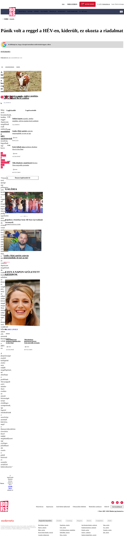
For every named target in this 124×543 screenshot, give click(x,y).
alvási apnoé (16, 156)
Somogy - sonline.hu (86, 532)
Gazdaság (69, 520)
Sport (36, 11)
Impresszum (49, 506)
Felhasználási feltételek (79, 506)
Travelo (52, 11)
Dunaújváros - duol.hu (65, 525)
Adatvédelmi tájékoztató (63, 506)
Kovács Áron (16, 172)
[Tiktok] (112, 502)
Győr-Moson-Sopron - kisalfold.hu (67, 530)
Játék (63, 4)
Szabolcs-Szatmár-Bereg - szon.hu (89, 535)
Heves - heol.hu (63, 535)
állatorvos (7, 102)
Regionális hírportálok (45, 520)
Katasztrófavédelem (9, 67)
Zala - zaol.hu (106, 532)
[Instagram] (117, 502)
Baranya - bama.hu (42, 527)
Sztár (30, 11)
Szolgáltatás (99, 520)
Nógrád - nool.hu (85, 530)
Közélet (59, 520)
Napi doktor (72, 11)
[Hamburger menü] (4, 11)
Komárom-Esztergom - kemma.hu (89, 527)
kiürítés (18, 67)
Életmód (44, 11)
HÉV (2, 67)
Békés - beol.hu (41, 530)
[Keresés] (121, 12)
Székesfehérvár (104, 4)
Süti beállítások (117, 507)
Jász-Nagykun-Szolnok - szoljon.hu (89, 525)
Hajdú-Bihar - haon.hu (65, 532)
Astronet (62, 11)
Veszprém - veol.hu (107, 530)
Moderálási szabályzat (95, 506)
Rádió (109, 520)
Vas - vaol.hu (106, 527)
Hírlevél (106, 506)
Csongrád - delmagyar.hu (43, 535)
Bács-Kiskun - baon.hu (43, 525)
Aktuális (22, 11)
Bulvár (89, 520)
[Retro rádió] (83, 4)
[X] (2, 97)
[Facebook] (121, 502)
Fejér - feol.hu (63, 527)
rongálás (15, 140)
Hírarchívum (39, 506)
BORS (6, 19)
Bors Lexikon (72, 4)
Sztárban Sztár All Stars (13, 224)
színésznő (8, 333)
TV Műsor (83, 11)
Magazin (79, 520)
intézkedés (5, 51)
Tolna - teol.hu (106, 525)
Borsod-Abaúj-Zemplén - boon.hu (45, 532)
